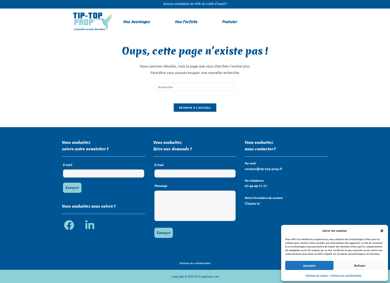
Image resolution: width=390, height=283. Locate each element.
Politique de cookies (317, 275)
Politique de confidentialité (345, 275)
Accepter (309, 265)
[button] (382, 231)
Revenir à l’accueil (195, 107)
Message (162, 185)
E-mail (69, 164)
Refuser (359, 265)
